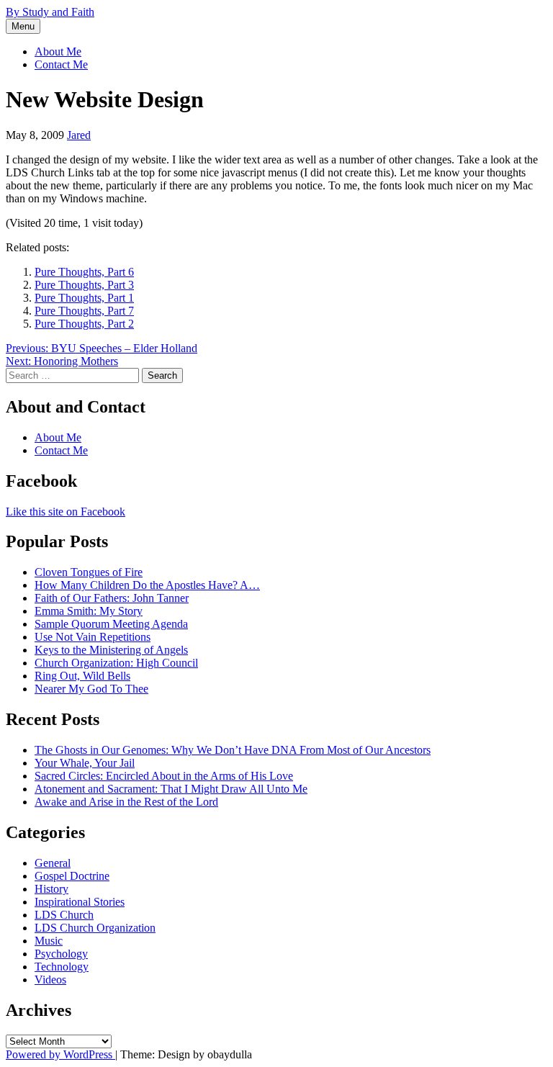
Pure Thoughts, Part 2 (84, 324)
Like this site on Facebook (65, 511)
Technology (62, 966)
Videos (50, 979)
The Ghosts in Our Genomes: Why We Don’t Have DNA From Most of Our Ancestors (233, 750)
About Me (58, 51)
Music (49, 941)
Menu (23, 26)
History (51, 889)
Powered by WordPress (60, 1054)
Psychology (61, 953)
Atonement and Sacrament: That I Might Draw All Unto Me (171, 789)
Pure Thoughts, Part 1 (84, 298)
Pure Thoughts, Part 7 (84, 311)
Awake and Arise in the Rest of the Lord (126, 802)
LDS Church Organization (95, 928)
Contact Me (61, 64)
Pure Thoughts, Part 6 (84, 272)
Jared (79, 135)
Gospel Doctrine (72, 876)
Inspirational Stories (80, 902)
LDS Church (64, 915)
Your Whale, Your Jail (85, 763)
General (53, 863)
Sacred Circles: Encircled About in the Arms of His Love (164, 776)
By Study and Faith (50, 12)
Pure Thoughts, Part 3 (84, 285)
